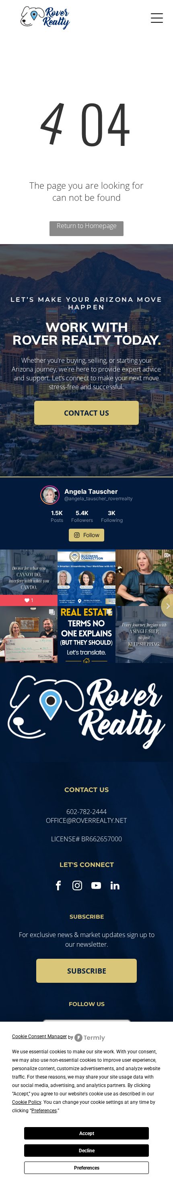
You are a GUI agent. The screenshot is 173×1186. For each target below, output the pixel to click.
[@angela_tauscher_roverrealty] (50, 495)
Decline (87, 1151)
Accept (86, 1133)
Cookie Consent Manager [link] (39, 1036)
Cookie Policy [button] (26, 1102)
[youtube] (96, 886)
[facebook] (58, 886)
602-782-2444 (86, 811)
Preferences (86, 1168)
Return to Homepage (87, 225)
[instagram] (77, 886)
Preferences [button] (44, 1110)
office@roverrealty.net (86, 820)
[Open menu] (157, 18)
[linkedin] (114, 886)
